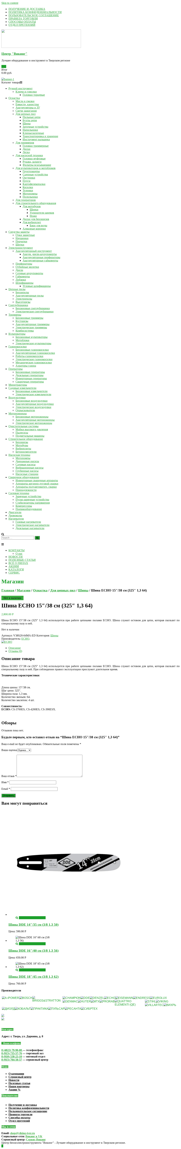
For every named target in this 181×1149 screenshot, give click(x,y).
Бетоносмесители (26, 451)
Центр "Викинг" (14, 54)
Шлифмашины (24, 282)
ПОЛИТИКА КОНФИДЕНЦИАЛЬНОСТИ (35, 12)
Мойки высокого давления (32, 429)
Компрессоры (24, 505)
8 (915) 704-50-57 (11, 1059)
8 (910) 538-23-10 (11, 1056)
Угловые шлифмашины (37, 286)
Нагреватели (16, 518)
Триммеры (14, 314)
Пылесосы (22, 432)
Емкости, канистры (27, 104)
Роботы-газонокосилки (29, 356)
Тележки (28, 190)
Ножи (33, 215)
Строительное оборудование (25, 438)
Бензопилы (22, 292)
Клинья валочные (33, 133)
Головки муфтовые (34, 158)
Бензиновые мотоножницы (32, 416)
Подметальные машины (30, 435)
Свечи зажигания (26, 110)
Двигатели (14, 512)
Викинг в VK (33, 1136)
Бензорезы (22, 442)
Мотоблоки (22, 340)
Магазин (23, 590)
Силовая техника (18, 493)
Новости (13, 1080)
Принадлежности (26, 489)
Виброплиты (23, 448)
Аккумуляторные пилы (30, 295)
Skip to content (9, 2)
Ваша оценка (9, 750)
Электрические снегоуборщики (35, 311)
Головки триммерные (36, 145)
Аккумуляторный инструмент (34, 250)
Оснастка (14, 97)
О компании (16, 1073)
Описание (14, 647)
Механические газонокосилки (34, 362)
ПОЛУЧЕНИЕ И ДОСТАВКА (26, 8)
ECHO (25, 638)
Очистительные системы (23, 426)
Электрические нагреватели (32, 525)
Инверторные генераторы (31, 378)
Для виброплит (32, 222)
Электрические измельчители (33, 394)
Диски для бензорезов (36, 219)
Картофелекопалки (34, 184)
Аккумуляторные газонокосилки (35, 352)
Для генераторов (26, 199)
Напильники (30, 129)
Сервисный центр (19, 1076)
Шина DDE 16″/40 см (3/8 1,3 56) (33, 950)
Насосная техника (19, 454)
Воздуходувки (17, 397)
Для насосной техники (29, 155)
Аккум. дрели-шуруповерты (40, 254)
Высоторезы (23, 301)
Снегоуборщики (18, 305)
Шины (27, 123)
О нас (19, 553)
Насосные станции (27, 474)
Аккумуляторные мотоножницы (35, 419)
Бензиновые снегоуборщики (33, 308)
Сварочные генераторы (30, 381)
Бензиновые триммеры (29, 317)
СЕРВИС (14, 572)
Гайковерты (23, 276)
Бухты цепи (30, 120)
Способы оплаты (19, 1117)
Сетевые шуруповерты (29, 273)
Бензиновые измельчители (32, 391)
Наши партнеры (19, 1086)
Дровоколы (15, 515)
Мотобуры (22, 445)
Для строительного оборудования (36, 203)
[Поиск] (37, 538)
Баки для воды (38, 225)
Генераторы (15, 368)
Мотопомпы (30, 193)
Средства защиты (19, 231)
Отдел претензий (19, 1120)
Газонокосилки (17, 346)
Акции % (14, 1089)
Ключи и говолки (26, 91)
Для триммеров (25, 142)
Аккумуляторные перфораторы (41, 257)
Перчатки (21, 241)
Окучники (29, 177)
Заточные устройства (35, 126)
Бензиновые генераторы (30, 372)
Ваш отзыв (9, 776)
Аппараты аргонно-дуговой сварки (37, 483)
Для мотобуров (32, 206)
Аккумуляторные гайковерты (40, 260)
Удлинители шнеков (42, 212)
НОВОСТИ (15, 556)
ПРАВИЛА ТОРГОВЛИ (23, 18)
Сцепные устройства (35, 174)
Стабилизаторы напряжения (33, 502)
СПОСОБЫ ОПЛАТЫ (22, 21)
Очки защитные (25, 235)
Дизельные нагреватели (30, 528)
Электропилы (24, 298)
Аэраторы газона (26, 365)
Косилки (28, 187)
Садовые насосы (26, 464)
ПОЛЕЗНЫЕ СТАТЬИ (22, 559)
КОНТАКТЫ (16, 550)
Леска (26, 152)
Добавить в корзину (31, 917)
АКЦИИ (13, 566)
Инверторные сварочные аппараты (37, 480)
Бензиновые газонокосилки (32, 349)
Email (5, 788)
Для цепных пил (26, 113)
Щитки (20, 244)
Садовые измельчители (22, 387)
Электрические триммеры (31, 327)
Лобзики (21, 279)
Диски (26, 148)
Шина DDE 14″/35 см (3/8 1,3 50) (33, 924)
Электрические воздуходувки (33, 407)
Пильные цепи (31, 117)
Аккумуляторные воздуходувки (35, 403)
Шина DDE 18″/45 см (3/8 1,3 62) (33, 977)
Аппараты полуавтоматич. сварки (36, 486)
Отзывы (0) (15, 651)
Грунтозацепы (31, 171)
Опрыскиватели (25, 410)
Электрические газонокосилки (34, 359)
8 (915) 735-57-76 (11, 1053)
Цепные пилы (16, 289)
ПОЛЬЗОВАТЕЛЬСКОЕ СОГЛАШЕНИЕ (33, 15)
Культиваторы (16, 333)
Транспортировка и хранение (40, 136)
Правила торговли (20, 1114)
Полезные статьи (19, 1083)
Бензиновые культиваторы (32, 337)
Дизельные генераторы (29, 375)
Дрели (19, 270)
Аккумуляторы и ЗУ (28, 107)
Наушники (22, 238)
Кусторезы (22, 321)
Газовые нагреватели (28, 521)
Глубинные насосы (27, 470)
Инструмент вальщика (36, 139)
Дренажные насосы (27, 461)
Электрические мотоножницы (34, 423)
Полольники (30, 196)
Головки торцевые (34, 94)
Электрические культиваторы (33, 343)
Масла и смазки (25, 101)
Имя (5, 782)
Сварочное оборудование (23, 477)
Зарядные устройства (28, 496)
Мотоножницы (17, 413)
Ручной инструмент (20, 88)
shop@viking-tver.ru (22, 1133)
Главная (7, 590)
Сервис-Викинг (36, 1139)
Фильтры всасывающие (37, 164)
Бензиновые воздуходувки (32, 400)
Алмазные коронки (34, 228)
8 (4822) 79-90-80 (12, 1050)
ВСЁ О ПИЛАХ (18, 563)
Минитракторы (17, 384)
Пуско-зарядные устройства (32, 499)
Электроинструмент (20, 247)
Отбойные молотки (27, 266)
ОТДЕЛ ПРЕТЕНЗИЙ (21, 24)
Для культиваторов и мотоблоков (36, 168)
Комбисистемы (25, 330)
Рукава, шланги (32, 161)
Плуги (26, 180)
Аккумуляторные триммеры (32, 324)
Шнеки (34, 209)
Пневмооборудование (29, 509)
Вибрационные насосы (29, 467)
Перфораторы (24, 263)
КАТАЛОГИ (16, 569)
